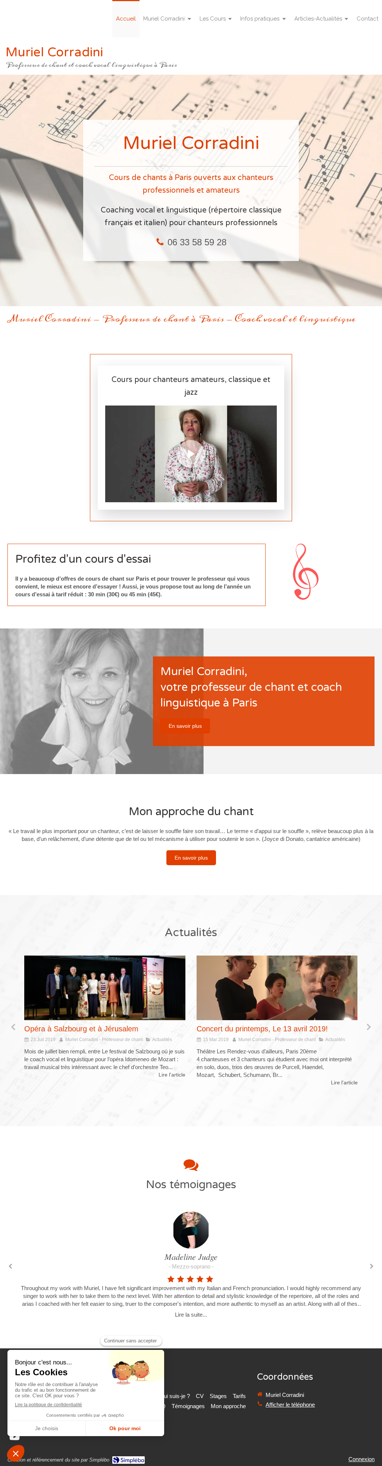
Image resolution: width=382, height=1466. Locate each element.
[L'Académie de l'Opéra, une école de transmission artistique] (277, 988)
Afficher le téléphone (290, 1404)
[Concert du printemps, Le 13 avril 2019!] (104, 988)
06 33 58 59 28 (196, 242)
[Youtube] (14, 1438)
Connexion (361, 1459)
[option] (105, 1021)
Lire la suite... (191, 1314)
